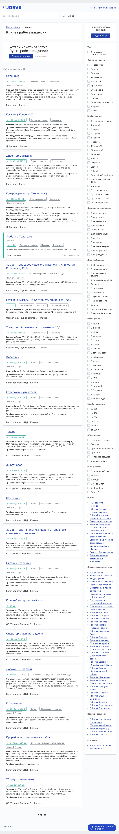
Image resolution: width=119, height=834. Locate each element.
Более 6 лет (97, 492)
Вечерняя (95, 154)
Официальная (97, 292)
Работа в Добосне (99, 612)
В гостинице (97, 357)
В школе (95, 382)
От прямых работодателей (98, 53)
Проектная (96, 94)
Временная (96, 85)
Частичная (96, 81)
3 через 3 (95, 129)
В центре (95, 348)
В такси (94, 332)
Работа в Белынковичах (102, 705)
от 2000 (95, 429)
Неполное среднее (100, 456)
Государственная (99, 296)
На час (94, 110)
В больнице (97, 390)
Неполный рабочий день (100, 180)
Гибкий (94, 171)
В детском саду (98, 352)
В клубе (95, 377)
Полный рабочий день (102, 175)
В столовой (96, 386)
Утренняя (95, 186)
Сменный (95, 162)
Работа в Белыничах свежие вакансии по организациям (100, 527)
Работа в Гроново (98, 621)
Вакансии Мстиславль (101, 521)
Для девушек (97, 217)
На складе (96, 365)
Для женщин (97, 225)
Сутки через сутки (100, 194)
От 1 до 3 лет (97, 484)
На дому (95, 323)
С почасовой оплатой (101, 280)
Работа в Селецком (99, 692)
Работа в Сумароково (100, 615)
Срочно (94, 305)
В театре (95, 394)
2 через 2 (95, 125)
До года (95, 479)
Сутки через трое (100, 202)
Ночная (94, 158)
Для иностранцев (99, 234)
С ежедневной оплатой (98, 274)
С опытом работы (100, 471)
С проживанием (99, 269)
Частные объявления (101, 309)
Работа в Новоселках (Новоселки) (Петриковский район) (101, 722)
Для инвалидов (98, 221)
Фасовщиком (96, 572)
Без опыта (96, 475)
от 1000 (94, 421)
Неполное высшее (100, 440)
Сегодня (95, 284)
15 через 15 (96, 146)
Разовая (95, 73)
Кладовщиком (97, 578)
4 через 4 (95, 133)
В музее (95, 361)
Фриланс (95, 98)
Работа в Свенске (98, 702)
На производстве (99, 398)
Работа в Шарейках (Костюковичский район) (99, 655)
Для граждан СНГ (100, 254)
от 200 (94, 409)
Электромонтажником (101, 575)
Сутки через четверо (101, 121)
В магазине (96, 336)
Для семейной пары (101, 313)
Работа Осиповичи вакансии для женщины (99, 558)
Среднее (95, 452)
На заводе (96, 373)
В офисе (95, 340)
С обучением (97, 265)
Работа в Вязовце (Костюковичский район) (98, 671)
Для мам (95, 238)
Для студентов (98, 213)
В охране (95, 328)
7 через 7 (95, 142)
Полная (94, 69)
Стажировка (97, 90)
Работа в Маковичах (100, 677)
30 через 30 (97, 150)
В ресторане (97, 369)
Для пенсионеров (100, 246)
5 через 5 (95, 137)
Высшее (95, 444)
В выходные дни (99, 190)
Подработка (97, 65)
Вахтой (94, 167)
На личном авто (99, 300)
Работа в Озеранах (99, 734)
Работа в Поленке (99, 637)
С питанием (97, 288)
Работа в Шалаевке (99, 618)
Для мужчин (97, 242)
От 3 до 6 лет (98, 488)
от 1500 (94, 425)
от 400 (94, 413)
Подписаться (100, 35)
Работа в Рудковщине (100, 708)
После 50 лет (97, 229)
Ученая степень (99, 461)
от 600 (94, 417)
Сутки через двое (100, 198)
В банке (95, 344)
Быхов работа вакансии (101, 552)
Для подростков (99, 250)
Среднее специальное (102, 448)
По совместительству (102, 102)
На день (95, 106)
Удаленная (96, 77)
